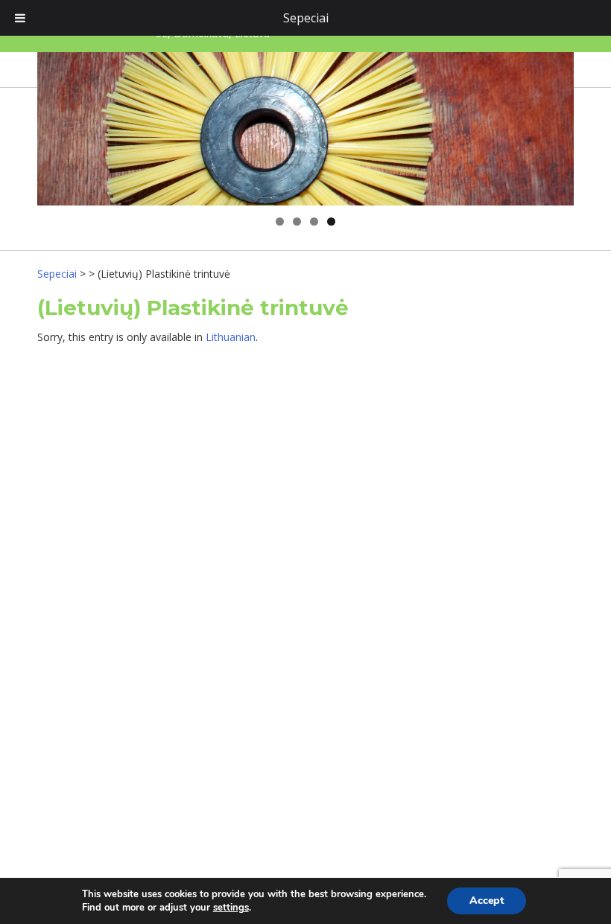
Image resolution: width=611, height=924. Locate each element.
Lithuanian (231, 337)
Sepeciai (306, 18)
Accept (486, 900)
